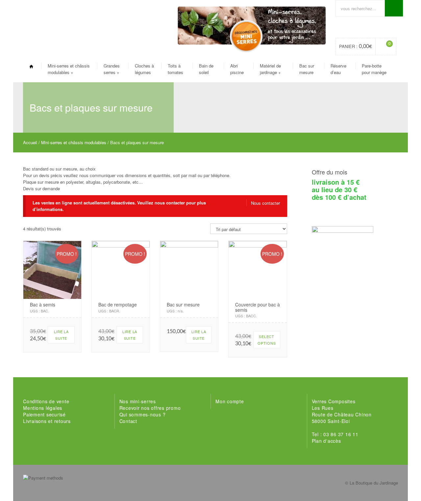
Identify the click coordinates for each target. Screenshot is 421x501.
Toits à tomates (175, 69)
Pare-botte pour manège (374, 69)
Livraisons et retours (47, 421)
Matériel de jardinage (270, 69)
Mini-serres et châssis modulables (69, 69)
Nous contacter (265, 203)
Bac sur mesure (306, 69)
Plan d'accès (326, 440)
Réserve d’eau (338, 69)
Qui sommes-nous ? (142, 414)
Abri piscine (237, 69)
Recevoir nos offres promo (150, 408)
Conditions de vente (46, 401)
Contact (128, 421)
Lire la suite (61, 335)
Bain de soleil (206, 69)
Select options (267, 340)
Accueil (30, 142)
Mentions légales (42, 408)
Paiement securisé (44, 414)
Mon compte (229, 401)
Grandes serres (112, 69)
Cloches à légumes (144, 69)
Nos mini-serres (137, 401)
